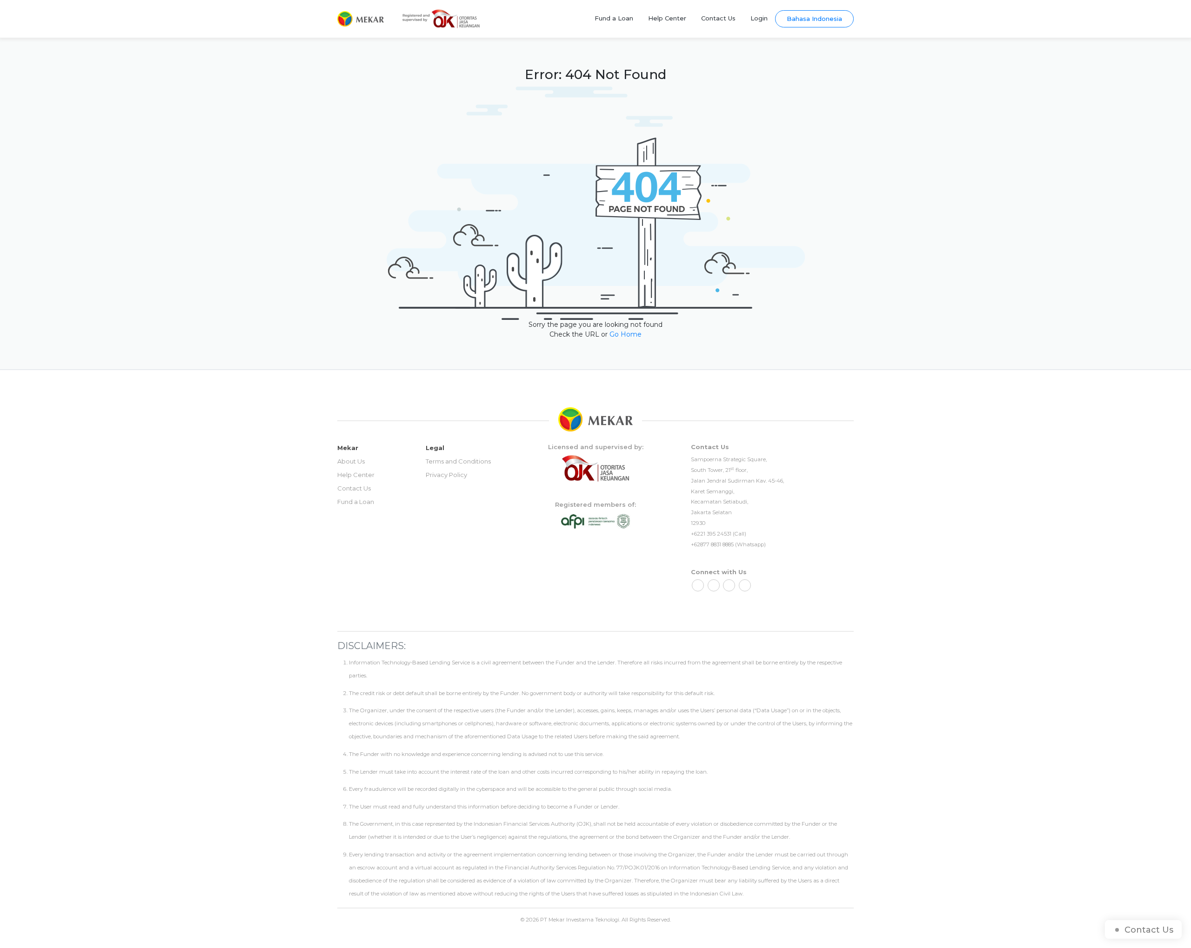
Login (759, 18)
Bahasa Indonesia (814, 18)
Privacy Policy (446, 474)
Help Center (667, 18)
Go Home (625, 334)
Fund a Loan (614, 18)
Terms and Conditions (458, 461)
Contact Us (718, 18)
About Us (351, 461)
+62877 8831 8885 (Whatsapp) (728, 544)
